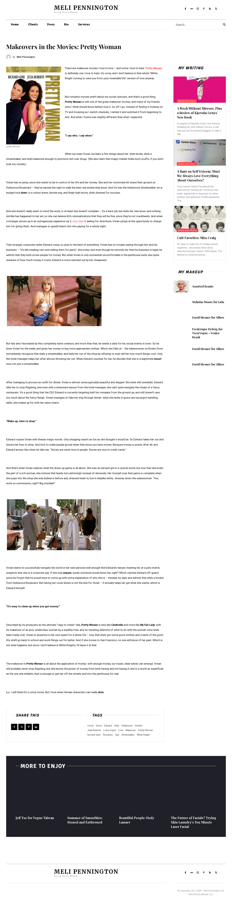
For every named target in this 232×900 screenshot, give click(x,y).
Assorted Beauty (203, 286)
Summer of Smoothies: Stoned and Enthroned (84, 820)
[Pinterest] (204, 9)
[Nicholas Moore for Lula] (181, 302)
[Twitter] (216, 9)
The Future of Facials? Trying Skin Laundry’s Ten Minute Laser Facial (193, 822)
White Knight (143, 734)
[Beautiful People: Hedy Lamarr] (142, 793)
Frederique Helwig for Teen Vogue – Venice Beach (207, 333)
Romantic (108, 734)
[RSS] (210, 9)
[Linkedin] (36, 727)
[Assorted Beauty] (181, 286)
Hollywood (127, 725)
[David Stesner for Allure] (181, 318)
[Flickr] (191, 9)
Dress (99, 725)
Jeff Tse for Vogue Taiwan (35, 818)
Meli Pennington (26, 57)
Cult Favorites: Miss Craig (196, 238)
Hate (116, 725)
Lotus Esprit (78, 221)
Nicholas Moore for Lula (208, 302)
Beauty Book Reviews (187, 230)
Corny (90, 725)
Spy (117, 734)
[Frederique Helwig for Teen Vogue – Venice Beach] (181, 333)
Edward (108, 725)
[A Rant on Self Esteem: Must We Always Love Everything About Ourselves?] (199, 152)
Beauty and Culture (186, 101)
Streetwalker (128, 734)
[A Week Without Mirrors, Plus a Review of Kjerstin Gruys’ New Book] (199, 90)
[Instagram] (197, 9)
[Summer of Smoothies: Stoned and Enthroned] (90, 793)
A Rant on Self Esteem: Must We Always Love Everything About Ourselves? (198, 175)
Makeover (131, 730)
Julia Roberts (94, 730)
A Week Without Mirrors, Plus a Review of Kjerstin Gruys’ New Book (199, 112)
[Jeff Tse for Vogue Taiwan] (38, 793)
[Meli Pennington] (9, 57)
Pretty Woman (153, 68)
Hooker (138, 725)
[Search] (224, 25)
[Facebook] (185, 9)
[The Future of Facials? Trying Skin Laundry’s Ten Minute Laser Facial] (193, 793)
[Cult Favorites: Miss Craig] (199, 219)
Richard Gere (94, 734)
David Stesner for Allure (208, 317)
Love (120, 730)
